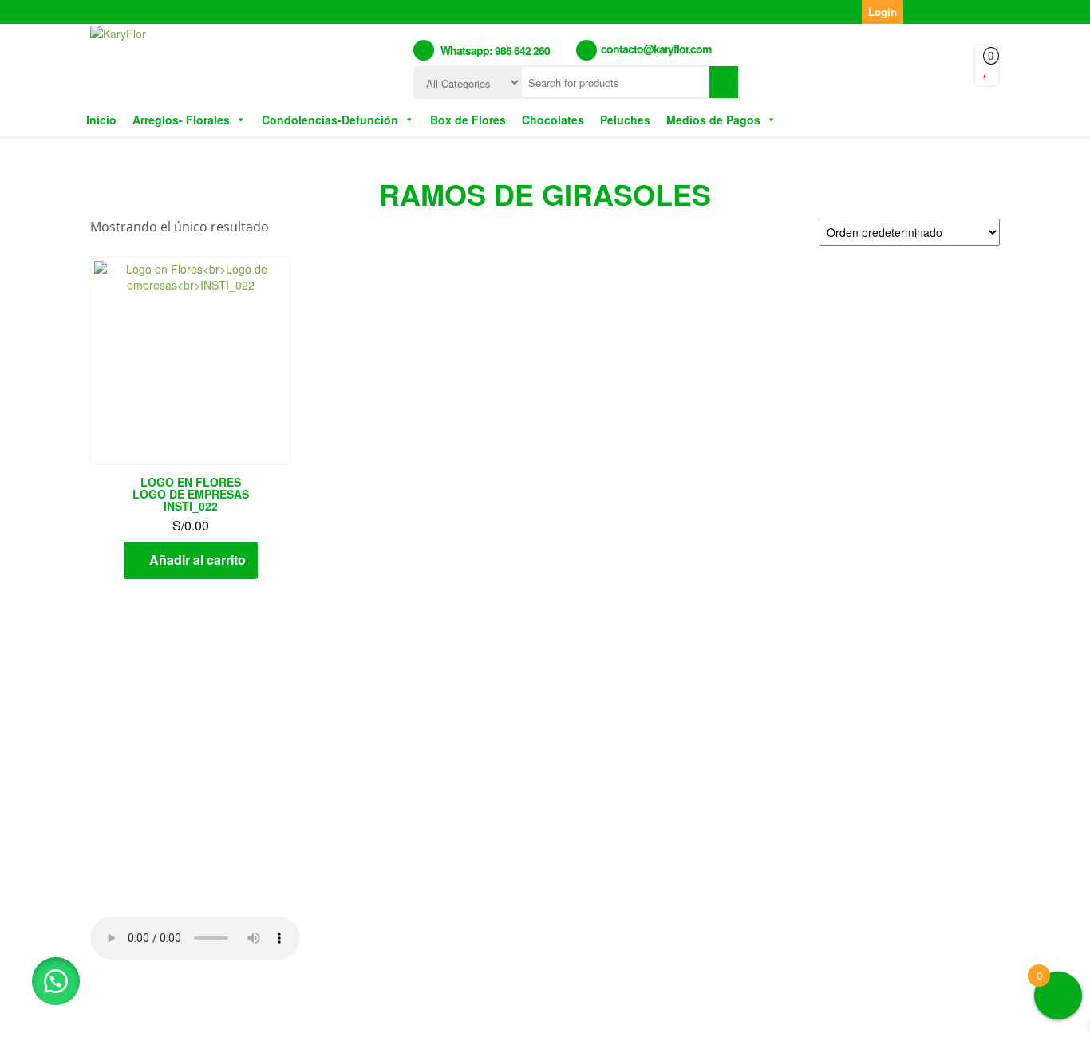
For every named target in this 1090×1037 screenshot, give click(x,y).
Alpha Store (639, 1012)
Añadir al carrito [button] (197, 559)
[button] (56, 981)
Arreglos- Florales (181, 120)
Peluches (625, 120)
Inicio (101, 120)
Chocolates (553, 120)
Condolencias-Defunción (330, 120)
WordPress (494, 1012)
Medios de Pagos (713, 120)
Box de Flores (468, 120)
